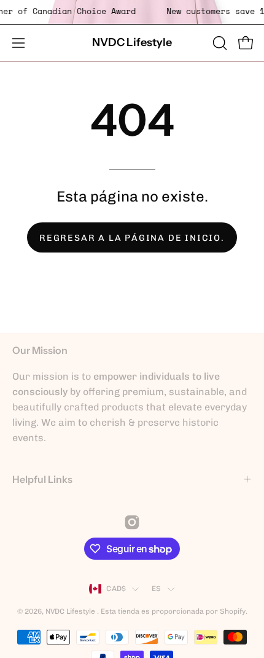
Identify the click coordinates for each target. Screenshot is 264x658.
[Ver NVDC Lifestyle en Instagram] (132, 522)
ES (156, 588)
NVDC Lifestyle (132, 42)
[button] (218, 43)
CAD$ (116, 588)
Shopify (233, 611)
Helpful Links (42, 479)
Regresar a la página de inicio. (132, 237)
